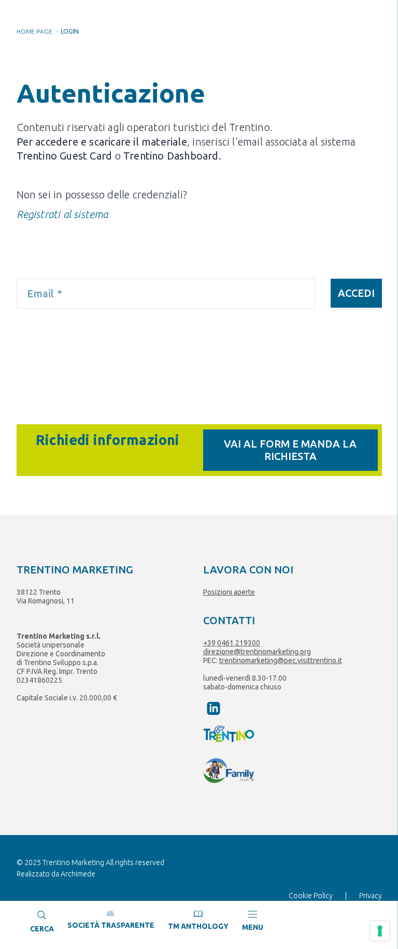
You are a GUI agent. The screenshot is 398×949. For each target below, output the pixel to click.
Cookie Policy (311, 896)
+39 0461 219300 (231, 643)
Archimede (78, 874)
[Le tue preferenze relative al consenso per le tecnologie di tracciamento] (380, 931)
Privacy (370, 896)
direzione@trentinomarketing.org (257, 652)
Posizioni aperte (229, 592)
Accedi (356, 293)
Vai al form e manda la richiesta (290, 450)
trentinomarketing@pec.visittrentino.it (280, 660)
